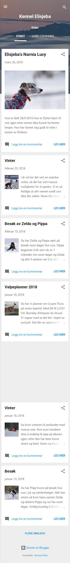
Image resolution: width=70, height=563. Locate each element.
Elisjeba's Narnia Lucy (25, 54)
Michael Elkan (41, 555)
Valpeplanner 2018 (21, 287)
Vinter (10, 160)
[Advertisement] (35, 372)
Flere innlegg (35, 533)
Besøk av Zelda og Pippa (26, 223)
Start (20, 36)
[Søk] (64, 8)
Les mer (59, 144)
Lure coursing (43, 36)
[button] (63, 55)
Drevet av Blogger (37, 548)
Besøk (10, 471)
